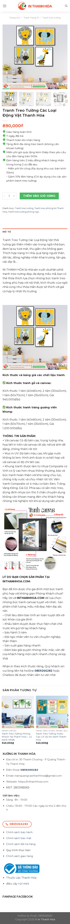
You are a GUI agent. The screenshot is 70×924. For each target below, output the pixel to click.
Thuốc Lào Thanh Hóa (21, 877)
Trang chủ (14, 17)
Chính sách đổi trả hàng (21, 844)
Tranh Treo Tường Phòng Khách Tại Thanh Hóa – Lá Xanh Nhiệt (17, 736)
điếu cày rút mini (17, 883)
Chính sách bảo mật (18, 838)
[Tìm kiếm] (66, 6)
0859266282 (43, 670)
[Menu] (5, 6)
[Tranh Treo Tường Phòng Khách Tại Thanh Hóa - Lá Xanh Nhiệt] (18, 712)
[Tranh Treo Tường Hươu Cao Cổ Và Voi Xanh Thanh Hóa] (52, 712)
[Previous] (8, 56)
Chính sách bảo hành (19, 832)
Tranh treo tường (51, 17)
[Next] (62, 56)
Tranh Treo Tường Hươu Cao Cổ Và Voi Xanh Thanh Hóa (51, 736)
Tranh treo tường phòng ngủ (23, 212)
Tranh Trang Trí (31, 17)
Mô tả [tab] (7, 231)
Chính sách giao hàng (19, 856)
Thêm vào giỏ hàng (39, 195)
